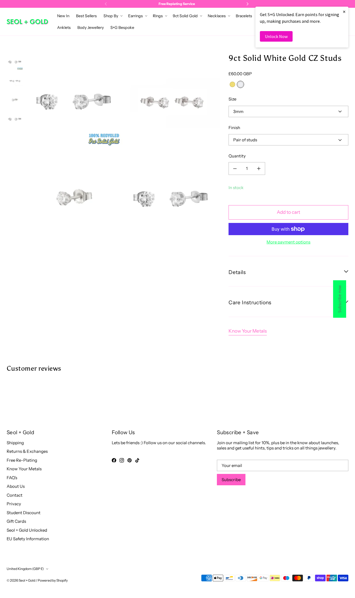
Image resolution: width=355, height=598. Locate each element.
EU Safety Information (28, 538)
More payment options (288, 242)
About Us (16, 486)
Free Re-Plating (22, 460)
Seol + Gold (27, 580)
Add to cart (288, 212)
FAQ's (12, 477)
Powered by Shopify (53, 580)
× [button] (344, 11)
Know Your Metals (248, 331)
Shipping (15, 442)
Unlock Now (276, 36)
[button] (112, 16)
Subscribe (231, 479)
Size (232, 99)
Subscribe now (339, 299)
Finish (234, 127)
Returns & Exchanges (27, 451)
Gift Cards (16, 521)
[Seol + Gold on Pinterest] (129, 460)
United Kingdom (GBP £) (25, 569)
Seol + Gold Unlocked (27, 530)
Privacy (14, 503)
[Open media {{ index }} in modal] (75, 101)
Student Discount (23, 512)
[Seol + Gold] (27, 21)
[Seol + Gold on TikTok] (137, 460)
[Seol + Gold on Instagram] (122, 460)
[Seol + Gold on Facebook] (114, 460)
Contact (14, 495)
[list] (124, 150)
